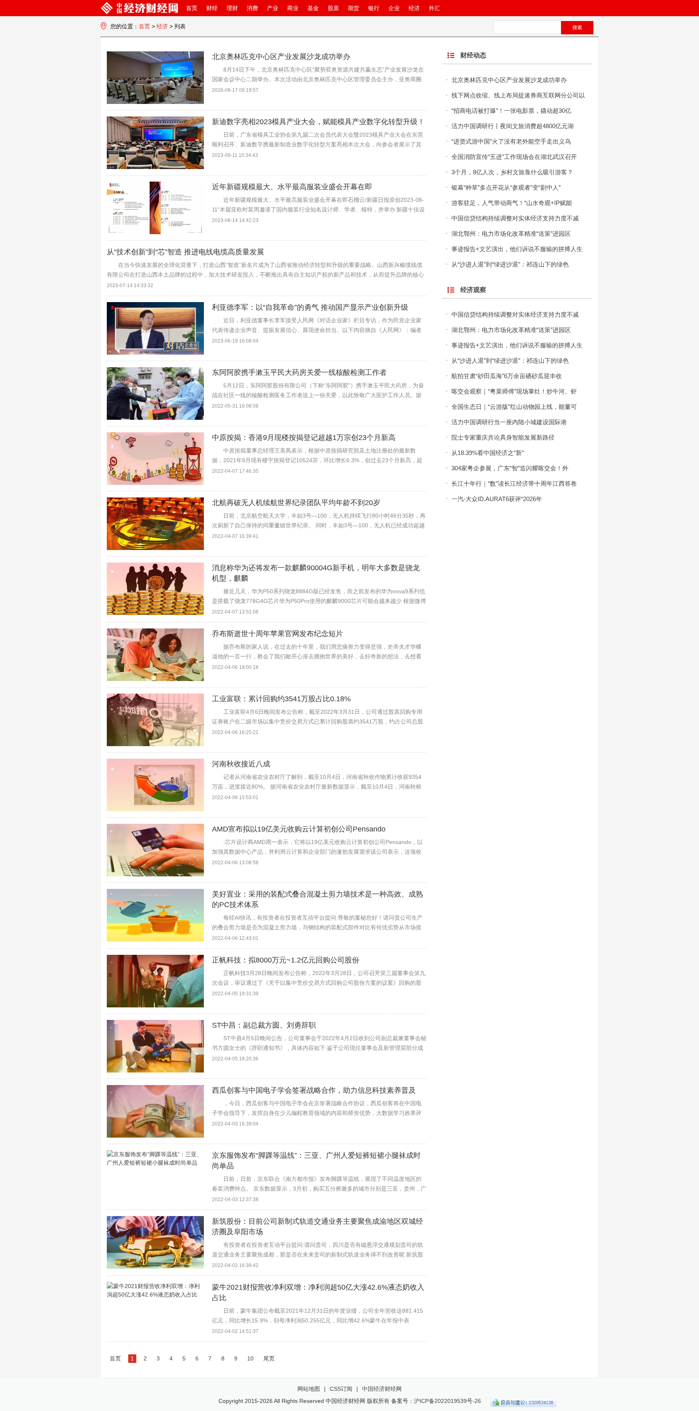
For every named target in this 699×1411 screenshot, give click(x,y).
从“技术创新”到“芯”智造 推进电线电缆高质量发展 (185, 252)
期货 (353, 8)
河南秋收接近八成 (241, 764)
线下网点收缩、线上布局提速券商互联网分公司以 (518, 95)
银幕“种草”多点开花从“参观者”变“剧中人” (506, 187)
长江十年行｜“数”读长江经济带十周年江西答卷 (514, 483)
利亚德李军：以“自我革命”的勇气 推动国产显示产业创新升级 (310, 307)
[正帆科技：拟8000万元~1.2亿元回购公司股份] (155, 1005)
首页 (191, 8)
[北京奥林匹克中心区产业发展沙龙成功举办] (155, 102)
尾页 (269, 1358)
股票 (333, 8)
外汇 (434, 8)
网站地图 (308, 1389)
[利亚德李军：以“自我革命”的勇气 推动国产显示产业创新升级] (155, 352)
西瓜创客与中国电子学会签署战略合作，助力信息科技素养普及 (314, 1090)
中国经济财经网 (382, 1389)
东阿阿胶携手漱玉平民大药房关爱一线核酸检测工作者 (299, 372)
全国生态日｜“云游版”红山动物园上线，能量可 (514, 406)
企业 (394, 8)
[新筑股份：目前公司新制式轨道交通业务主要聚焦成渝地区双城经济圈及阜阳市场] (155, 1266)
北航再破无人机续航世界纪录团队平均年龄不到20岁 (296, 503)
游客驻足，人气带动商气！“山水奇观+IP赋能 (511, 202)
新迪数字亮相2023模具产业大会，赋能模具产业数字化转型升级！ (318, 122)
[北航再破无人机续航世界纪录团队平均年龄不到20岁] (155, 548)
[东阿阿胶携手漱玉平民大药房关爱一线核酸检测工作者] (155, 418)
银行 (373, 8)
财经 (212, 8)
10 (250, 1358)
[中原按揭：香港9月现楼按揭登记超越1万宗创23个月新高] (155, 483)
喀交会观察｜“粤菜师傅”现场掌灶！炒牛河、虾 (514, 391)
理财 (232, 8)
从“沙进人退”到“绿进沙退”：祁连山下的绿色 (510, 264)
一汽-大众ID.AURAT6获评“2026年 (496, 498)
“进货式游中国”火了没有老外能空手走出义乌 (511, 141)
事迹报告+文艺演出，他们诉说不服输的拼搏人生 (516, 248)
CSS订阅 (341, 1389)
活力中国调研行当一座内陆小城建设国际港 (509, 422)
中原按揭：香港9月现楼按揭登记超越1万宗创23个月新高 (304, 438)
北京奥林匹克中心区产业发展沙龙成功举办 (281, 57)
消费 (252, 8)
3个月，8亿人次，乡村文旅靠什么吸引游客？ (512, 172)
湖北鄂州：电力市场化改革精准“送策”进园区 (511, 233)
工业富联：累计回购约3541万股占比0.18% (281, 699)
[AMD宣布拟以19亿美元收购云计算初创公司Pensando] (155, 874)
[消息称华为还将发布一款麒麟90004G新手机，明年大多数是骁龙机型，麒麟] (155, 613)
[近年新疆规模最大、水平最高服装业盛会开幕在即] (155, 232)
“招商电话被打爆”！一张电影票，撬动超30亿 (511, 110)
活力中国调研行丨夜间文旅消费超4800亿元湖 (512, 126)
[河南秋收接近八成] (155, 809)
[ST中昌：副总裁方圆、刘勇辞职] (155, 1070)
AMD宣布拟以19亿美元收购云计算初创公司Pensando (299, 829)
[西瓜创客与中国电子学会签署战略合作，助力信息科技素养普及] (155, 1135)
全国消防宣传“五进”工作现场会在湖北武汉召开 (514, 156)
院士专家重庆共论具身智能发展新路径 (503, 437)
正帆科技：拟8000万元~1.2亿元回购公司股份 (285, 960)
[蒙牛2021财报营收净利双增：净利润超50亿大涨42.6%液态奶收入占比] (155, 1294)
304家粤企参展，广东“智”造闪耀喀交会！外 (509, 468)
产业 (272, 8)
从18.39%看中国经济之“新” (487, 452)
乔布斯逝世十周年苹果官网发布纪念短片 (277, 634)
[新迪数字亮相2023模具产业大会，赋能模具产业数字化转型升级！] (155, 167)
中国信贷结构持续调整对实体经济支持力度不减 (515, 218)
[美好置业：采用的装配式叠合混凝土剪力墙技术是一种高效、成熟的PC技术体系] (155, 939)
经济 (414, 8)
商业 (293, 8)
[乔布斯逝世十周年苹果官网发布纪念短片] (155, 679)
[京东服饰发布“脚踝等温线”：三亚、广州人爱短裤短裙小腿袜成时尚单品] (155, 1162)
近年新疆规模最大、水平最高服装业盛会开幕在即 (292, 187)
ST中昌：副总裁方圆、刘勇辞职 (264, 1025)
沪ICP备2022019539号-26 (447, 1401)
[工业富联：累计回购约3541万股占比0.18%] (155, 744)
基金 (313, 8)
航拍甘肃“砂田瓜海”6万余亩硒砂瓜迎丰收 (506, 375)
